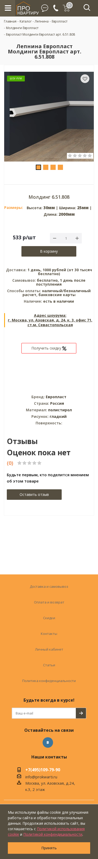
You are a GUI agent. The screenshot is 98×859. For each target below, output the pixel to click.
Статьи (49, 665)
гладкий (58, 416)
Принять (49, 847)
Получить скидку (46, 348)
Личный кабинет (49, 649)
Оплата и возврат (49, 602)
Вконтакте (48, 742)
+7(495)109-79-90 (42, 770)
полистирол (60, 409)
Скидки (49, 618)
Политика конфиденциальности (49, 680)
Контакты (49, 633)
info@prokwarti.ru (41, 776)
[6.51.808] (49, 117)
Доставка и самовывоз (49, 586)
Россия (57, 403)
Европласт (56, 396)
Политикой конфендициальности (52, 834)
